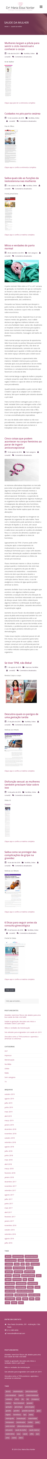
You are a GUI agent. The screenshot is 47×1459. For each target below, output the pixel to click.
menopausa (10, 1287)
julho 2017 (8, 1199)
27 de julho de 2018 (14, 722)
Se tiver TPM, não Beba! (18, 662)
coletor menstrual (32, 1260)
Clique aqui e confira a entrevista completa (20, 167)
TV (6, 1082)
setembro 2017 (10, 1190)
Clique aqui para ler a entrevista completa (20, 103)
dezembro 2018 (10, 1129)
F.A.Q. (35, 1453)
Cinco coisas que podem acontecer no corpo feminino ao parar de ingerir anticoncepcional (23, 443)
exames (8, 1268)
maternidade (32, 1283)
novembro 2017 (10, 1186)
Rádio (7, 1073)
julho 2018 (8, 1151)
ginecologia (18, 1272)
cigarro (21, 1260)
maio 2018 (8, 1160)
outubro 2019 (10, 1094)
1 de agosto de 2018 (14, 667)
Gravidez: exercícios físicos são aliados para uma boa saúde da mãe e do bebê (23, 1016)
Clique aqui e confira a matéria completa (19, 235)
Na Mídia (27, 53)
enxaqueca (35, 1264)
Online (32, 53)
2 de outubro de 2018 (15, 186)
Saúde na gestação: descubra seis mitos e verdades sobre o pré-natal (20, 1022)
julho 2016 (8, 1243)
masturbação (21, 1283)
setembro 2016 (10, 1234)
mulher (30, 1287)
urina (7, 1303)
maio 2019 (8, 1112)
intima (31, 1279)
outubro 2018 (10, 1138)
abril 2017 (8, 1212)
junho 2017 (9, 1203)
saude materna (34, 1295)
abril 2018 (8, 1164)
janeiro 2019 (9, 1125)
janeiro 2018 (9, 1177)
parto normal (10, 1291)
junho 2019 (9, 1107)
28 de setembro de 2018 (16, 253)
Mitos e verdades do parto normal (20, 247)
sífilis (31, 1299)
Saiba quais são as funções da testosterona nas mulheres (22, 179)
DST (6, 1051)
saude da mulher (20, 1295)
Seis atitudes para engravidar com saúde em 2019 (23, 1032)
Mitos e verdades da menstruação (17, 1028)
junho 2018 (9, 1155)
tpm (37, 1299)
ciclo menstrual (11, 1260)
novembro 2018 (10, 1134)
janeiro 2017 (9, 1221)
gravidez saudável (28, 1276)
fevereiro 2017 (10, 1217)
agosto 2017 (9, 1195)
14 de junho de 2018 (14, 792)
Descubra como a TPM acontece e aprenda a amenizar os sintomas (21, 1038)
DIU (23, 1264)
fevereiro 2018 (10, 1173)
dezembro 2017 (10, 1182)
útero (21, 1303)
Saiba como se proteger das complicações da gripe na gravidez (20, 855)
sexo (18, 1299)
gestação (9, 1272)
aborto (8, 1256)
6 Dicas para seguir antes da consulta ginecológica (21, 924)
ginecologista (29, 1272)
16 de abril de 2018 (14, 863)
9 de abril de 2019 (13, 53)
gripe (38, 1276)
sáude (25, 1299)
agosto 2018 (9, 1147)
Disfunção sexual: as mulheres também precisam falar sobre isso (22, 784)
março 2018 (9, 1168)
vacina (14, 1303)
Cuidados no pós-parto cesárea (22, 113)
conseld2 (7, 57)
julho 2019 (8, 1103)
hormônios (17, 1279)
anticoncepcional (31, 1256)
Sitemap (26, 1453)
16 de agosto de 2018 (15, 452)
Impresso (29, 667)
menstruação (21, 1287)
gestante (29, 1268)
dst (28, 1264)
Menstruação (9, 1060)
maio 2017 (8, 1208)
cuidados (9, 1264)
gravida (8, 1276)
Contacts (28, 1455)
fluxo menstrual (19, 1268)
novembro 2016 (10, 1225)
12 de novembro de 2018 (16, 118)
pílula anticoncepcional (24, 1291)
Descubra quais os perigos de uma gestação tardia (21, 716)
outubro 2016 (10, 1230)
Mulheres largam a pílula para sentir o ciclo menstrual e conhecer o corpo (22, 46)
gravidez (16, 1276)
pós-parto (9, 1295)
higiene (8, 1279)
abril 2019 (8, 1116)
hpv (25, 1279)
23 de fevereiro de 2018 (15, 930)
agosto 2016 (9, 1238)
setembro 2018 (10, 1142)
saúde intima (10, 1299)
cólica (17, 1264)
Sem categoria (32, 253)
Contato (19, 1455)
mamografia (10, 1283)
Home (7, 26)
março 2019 (9, 1120)
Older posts (10, 990)
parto (37, 1287)
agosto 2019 (9, 1099)
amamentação (18, 1256)
